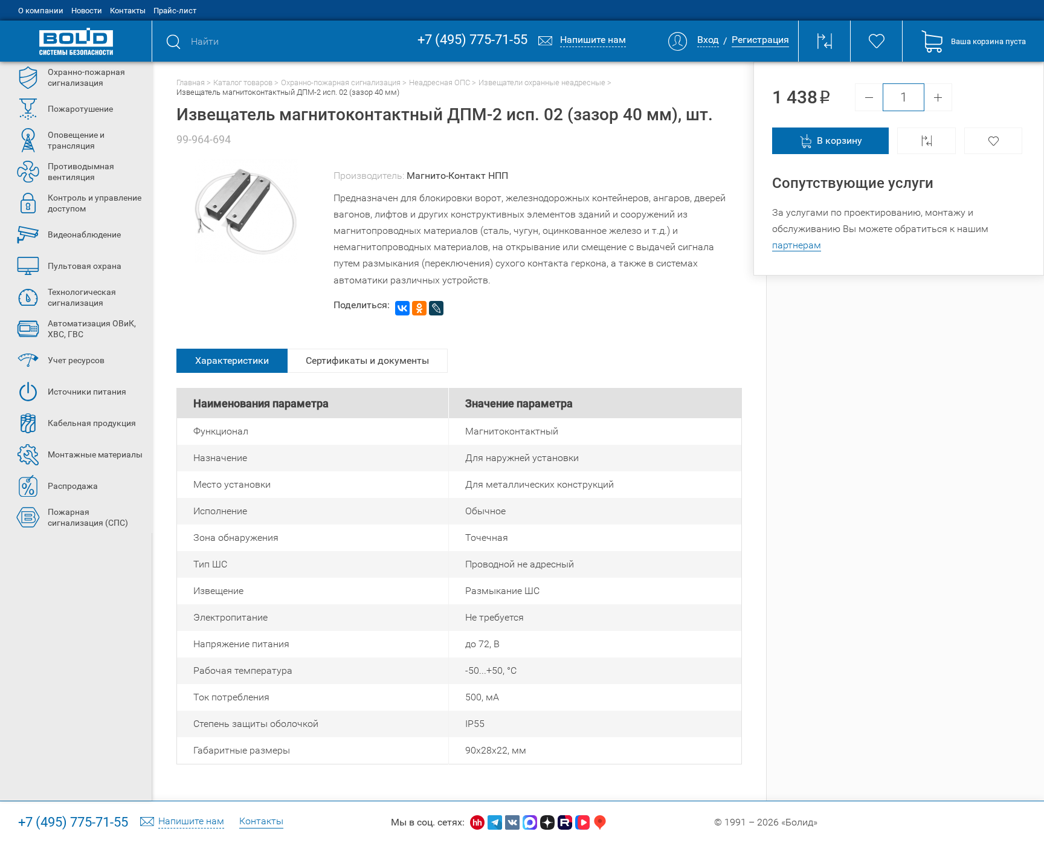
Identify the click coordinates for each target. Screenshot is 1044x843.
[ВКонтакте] (402, 308)
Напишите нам (191, 821)
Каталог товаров (242, 82)
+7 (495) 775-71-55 (472, 40)
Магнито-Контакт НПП (457, 175)
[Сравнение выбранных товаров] (824, 41)
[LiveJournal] (436, 308)
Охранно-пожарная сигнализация (341, 82)
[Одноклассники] (419, 308)
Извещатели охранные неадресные (541, 82)
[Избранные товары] (876, 41)
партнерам (796, 245)
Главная (190, 82)
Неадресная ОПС (439, 82)
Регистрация (760, 40)
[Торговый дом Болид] (76, 41)
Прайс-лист (174, 11)
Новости (86, 11)
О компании (40, 11)
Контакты (128, 11)
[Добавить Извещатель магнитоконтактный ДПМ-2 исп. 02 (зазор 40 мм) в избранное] (993, 141)
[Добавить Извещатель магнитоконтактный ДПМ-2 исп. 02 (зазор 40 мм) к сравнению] (926, 141)
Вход (708, 40)
